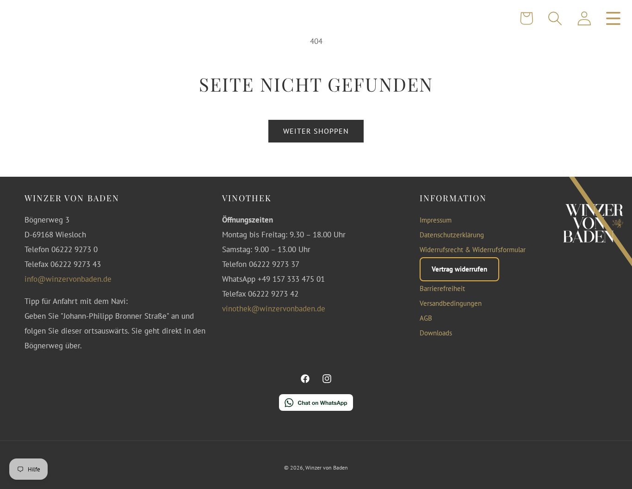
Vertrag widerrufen (459, 269)
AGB (426, 318)
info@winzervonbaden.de (68, 279)
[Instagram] (326, 379)
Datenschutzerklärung (452, 234)
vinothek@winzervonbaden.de (273, 308)
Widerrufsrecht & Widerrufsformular (473, 249)
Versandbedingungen (451, 303)
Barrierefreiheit (442, 288)
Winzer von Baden (326, 467)
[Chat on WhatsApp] (316, 405)
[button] (555, 18)
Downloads (436, 332)
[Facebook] (305, 379)
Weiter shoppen (316, 131)
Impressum (436, 220)
